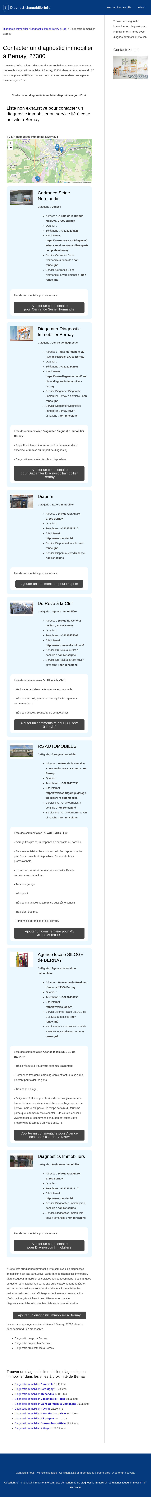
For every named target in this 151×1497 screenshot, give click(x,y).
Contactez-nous (25, 1472)
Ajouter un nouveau (123, 1472)
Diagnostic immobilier (15, 28)
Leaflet (65, 182)
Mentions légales (47, 1472)
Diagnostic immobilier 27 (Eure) (48, 28)
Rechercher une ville (119, 7)
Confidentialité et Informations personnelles (84, 1472)
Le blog (141, 7)
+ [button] (11, 143)
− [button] (11, 147)
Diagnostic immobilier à (32, 1408)
